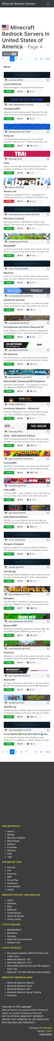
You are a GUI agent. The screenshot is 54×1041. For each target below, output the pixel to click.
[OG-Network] (27, 345)
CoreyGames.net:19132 (18, 323)
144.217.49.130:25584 (18, 269)
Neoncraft (9, 679)
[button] (48, 80)
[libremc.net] (27, 181)
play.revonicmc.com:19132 (20, 377)
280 (21, 744)
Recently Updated (16, 837)
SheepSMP (10, 245)
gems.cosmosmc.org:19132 (20, 459)
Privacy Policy (14, 919)
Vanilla (10, 889)
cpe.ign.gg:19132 (16, 567)
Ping (9, 853)
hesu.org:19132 (15, 159)
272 (21, 635)
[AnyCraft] (27, 643)
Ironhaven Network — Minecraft (21, 408)
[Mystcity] (27, 264)
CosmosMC (10, 462)
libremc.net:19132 (16, 187)
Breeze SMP (10, 625)
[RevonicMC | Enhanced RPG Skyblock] (27, 372)
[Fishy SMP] (27, 481)
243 (21, 310)
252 (21, 364)
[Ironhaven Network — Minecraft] (27, 399)
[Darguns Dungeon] (27, 535)
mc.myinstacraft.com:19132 (20, 296)
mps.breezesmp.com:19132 (20, 621)
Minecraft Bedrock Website (20, 982)
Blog (9, 906)
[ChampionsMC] (27, 100)
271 (20, 608)
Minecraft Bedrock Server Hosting (24, 992)
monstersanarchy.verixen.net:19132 (24, 214)
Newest (11, 834)
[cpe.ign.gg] (27, 562)
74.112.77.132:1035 (16, 540)
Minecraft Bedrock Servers (18, 3)
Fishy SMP (9, 489)
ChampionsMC (12, 108)
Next (48, 59)
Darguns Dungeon (14, 544)
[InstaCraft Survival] (27, 291)
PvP (9, 870)
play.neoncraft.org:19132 (19, 675)
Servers (10, 54)
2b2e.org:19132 (15, 431)
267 (21, 527)
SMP (9, 877)
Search (10, 831)
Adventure (12, 883)
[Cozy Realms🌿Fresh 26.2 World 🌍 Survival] (27, 725)
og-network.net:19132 (18, 350)
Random (11, 844)
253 (21, 391)
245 (21, 337)
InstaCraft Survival (14, 300)
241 (21, 255)
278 (21, 717)
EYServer (9, 135)
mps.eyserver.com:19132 (19, 132)
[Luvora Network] (27, 75)
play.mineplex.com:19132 (19, 594)
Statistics (11, 903)
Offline (9, 201)
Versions (11, 850)
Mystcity (9, 272)
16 (41, 59)
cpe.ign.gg (9, 571)
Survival (11, 867)
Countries (12, 847)
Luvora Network (12, 84)
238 (21, 228)
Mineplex (9, 598)
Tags (9, 856)
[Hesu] (27, 154)
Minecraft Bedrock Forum (19, 986)
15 (36, 59)
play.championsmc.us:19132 (20, 104)
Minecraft (12, 909)
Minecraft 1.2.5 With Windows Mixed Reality (29, 972)
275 (21, 690)
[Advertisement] (27, 16)
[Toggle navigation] (48, 3)
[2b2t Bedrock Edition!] (27, 508)
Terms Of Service (15, 916)
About (10, 900)
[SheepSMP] (27, 236)
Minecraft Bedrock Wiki (18, 989)
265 (21, 500)
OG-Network (11, 354)
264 (21, 473)
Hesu (6, 163)
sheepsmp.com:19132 (18, 241)
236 (21, 173)
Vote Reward (13, 886)
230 (21, 91)
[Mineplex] (27, 589)
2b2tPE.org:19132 (16, 703)
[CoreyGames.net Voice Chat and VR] (27, 318)
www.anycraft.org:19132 (19, 648)
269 (21, 554)
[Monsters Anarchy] (27, 209)
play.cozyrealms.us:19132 (19, 730)
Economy (12, 873)
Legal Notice (45, 1034)
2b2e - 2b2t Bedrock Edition (19, 435)
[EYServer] (27, 127)
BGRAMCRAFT (14, 929)
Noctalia (11, 936)
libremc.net (10, 191)
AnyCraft (9, 652)
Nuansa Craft (13, 942)
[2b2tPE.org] (27, 698)
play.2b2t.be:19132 (17, 513)
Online (9, 91)
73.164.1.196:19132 (16, 404)
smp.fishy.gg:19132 (17, 486)
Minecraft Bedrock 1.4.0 (19, 959)
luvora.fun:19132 (15, 80)
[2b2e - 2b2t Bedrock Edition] (27, 426)
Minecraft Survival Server (19, 939)
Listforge (25, 1006)
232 (21, 119)
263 (21, 445)
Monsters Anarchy (14, 218)
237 (21, 201)
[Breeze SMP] (27, 616)
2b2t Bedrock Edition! (16, 516)
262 (21, 418)
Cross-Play (12, 880)
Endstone (12, 995)
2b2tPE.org (10, 706)
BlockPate (12, 933)
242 (21, 283)
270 (21, 581)
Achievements (14, 913)
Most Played (13, 841)
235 (21, 146)
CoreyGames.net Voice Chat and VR (24, 327)
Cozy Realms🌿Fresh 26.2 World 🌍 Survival (28, 734)
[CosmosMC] (27, 453)
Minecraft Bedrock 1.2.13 (19, 962)
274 (21, 662)
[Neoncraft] (27, 671)
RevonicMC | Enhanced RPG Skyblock (24, 381)
